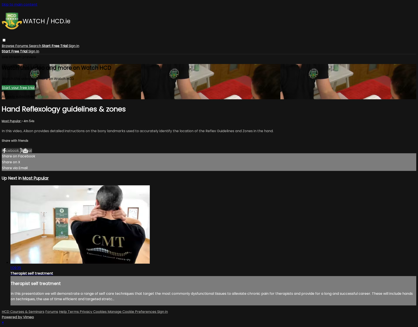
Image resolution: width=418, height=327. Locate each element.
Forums (22, 45)
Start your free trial (18, 87)
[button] (4, 40)
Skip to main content (19, 4)
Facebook (11, 150)
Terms (74, 311)
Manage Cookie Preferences (132, 311)
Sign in (74, 45)
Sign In (33, 51)
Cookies (100, 311)
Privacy (86, 311)
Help (63, 311)
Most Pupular (12, 121)
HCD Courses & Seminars (23, 311)
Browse (8, 45)
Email (27, 150)
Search (35, 45)
